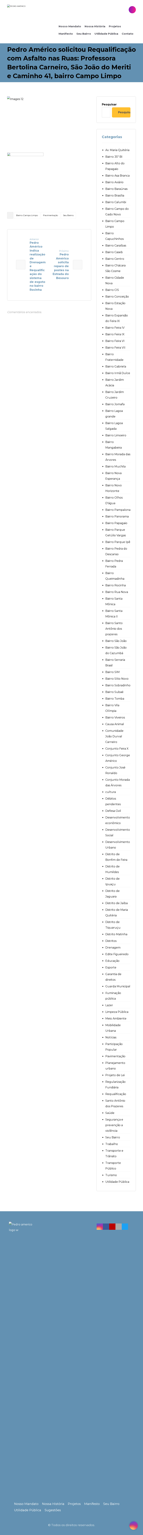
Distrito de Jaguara (112, 893)
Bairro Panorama (117, 516)
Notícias (110, 1037)
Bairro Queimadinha (114, 575)
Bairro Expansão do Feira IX (116, 318)
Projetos (74, 1504)
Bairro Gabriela (115, 366)
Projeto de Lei (115, 1075)
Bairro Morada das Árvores (117, 457)
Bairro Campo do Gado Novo (117, 211)
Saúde (109, 1113)
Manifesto (92, 1504)
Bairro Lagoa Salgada (114, 425)
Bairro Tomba (114, 698)
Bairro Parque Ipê (117, 542)
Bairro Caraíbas (115, 245)
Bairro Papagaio (116, 523)
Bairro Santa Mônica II (113, 613)
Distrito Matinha (116, 934)
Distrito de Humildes (112, 869)
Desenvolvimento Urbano (117, 844)
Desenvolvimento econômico (117, 820)
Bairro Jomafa (115, 404)
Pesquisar (109, 104)
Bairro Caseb (114, 252)
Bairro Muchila (115, 466)
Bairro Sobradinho (117, 685)
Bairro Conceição (117, 296)
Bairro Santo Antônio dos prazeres (114, 628)
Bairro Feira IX (115, 334)
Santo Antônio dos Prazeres (115, 1103)
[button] (100, 1226)
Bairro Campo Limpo (27, 215)
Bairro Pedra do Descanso (116, 551)
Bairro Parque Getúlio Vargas (115, 532)
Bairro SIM (112, 672)
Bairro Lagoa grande (114, 413)
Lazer (109, 1005)
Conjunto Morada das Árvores (117, 782)
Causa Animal (114, 724)
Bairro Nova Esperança (113, 475)
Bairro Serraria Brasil (115, 662)
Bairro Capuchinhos (114, 236)
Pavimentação (50, 215)
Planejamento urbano (115, 1065)
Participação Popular (114, 1046)
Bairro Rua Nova (116, 592)
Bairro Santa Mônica (113, 601)
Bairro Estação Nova (115, 306)
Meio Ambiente (115, 1018)
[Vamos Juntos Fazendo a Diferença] (31, 10)
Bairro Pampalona (117, 509)
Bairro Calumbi (115, 202)
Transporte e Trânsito (114, 1153)
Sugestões (53, 1510)
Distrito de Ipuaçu (112, 881)
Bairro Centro (114, 258)
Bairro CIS (112, 290)
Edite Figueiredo (117, 954)
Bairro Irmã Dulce (117, 373)
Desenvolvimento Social (117, 832)
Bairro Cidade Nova (114, 280)
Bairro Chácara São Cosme (115, 268)
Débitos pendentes (113, 801)
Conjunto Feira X (117, 748)
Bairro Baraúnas (116, 189)
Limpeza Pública (116, 1012)
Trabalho (111, 1144)
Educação (112, 960)
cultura (110, 792)
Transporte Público (113, 1165)
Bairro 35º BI (113, 156)
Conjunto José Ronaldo (115, 770)
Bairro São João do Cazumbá (116, 650)
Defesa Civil (113, 811)
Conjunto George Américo (117, 758)
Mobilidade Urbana (113, 1028)
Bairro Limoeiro (115, 435)
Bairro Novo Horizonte (113, 488)
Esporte (110, 967)
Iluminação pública (113, 995)
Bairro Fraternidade (114, 357)
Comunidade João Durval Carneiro (114, 736)
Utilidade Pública (117, 1181)
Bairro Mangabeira (113, 444)
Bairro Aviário (114, 182)
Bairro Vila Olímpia (112, 708)
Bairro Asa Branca (117, 175)
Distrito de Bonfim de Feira (116, 857)
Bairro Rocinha (115, 585)
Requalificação (115, 1094)
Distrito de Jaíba (116, 903)
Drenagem (113, 947)
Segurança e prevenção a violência (114, 1125)
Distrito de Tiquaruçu (113, 924)
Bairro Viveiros (115, 717)
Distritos (110, 941)
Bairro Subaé (114, 692)
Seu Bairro (68, 215)
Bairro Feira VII (115, 347)
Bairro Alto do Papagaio (115, 166)
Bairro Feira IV (115, 327)
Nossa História (53, 1504)
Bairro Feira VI (115, 341)
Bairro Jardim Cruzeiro (114, 394)
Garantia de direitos (113, 976)
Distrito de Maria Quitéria (116, 912)
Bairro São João (116, 641)
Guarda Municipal (117, 986)
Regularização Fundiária (115, 1084)
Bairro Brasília (114, 195)
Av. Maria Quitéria (117, 150)
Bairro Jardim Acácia (114, 382)
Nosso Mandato (26, 1504)
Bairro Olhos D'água (114, 500)
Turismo (111, 1175)
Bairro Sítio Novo (117, 678)
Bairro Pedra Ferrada (114, 563)
